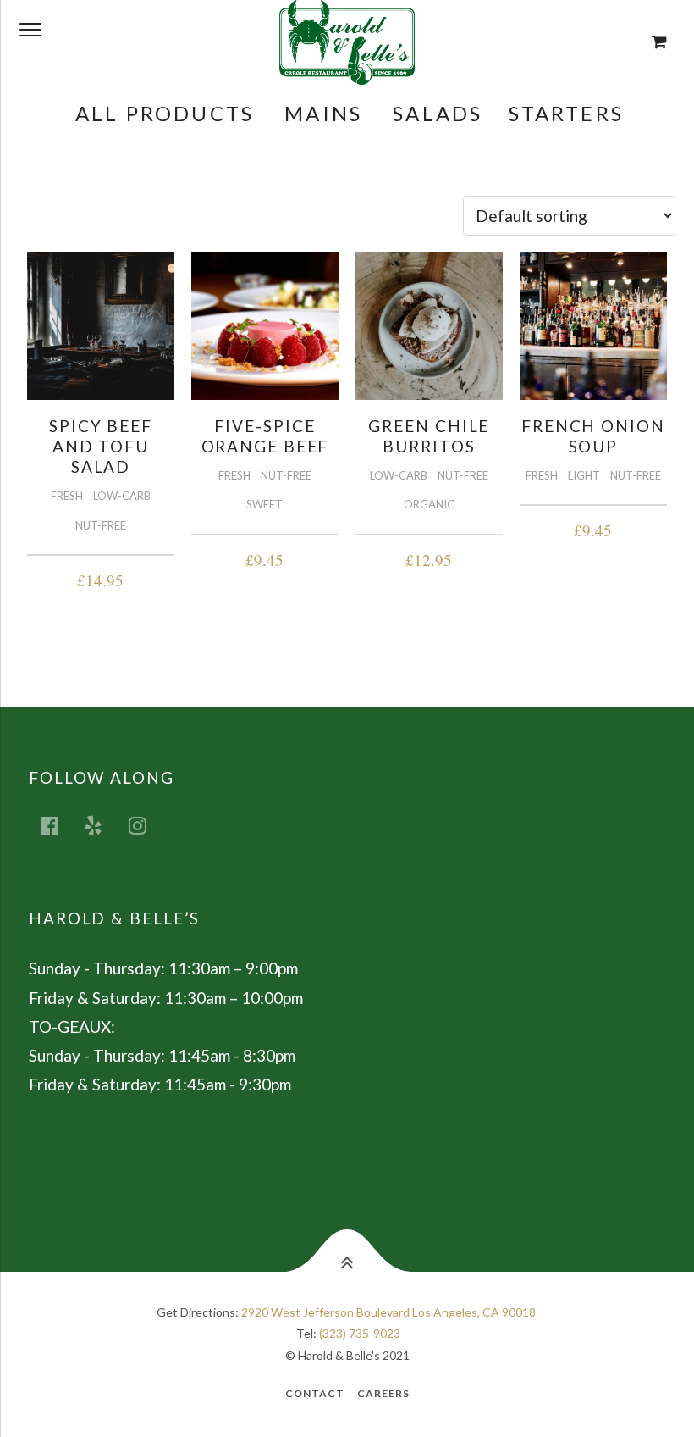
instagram (147, 825)
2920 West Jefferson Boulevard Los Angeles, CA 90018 (388, 1312)
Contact (314, 1393)
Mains (323, 113)
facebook (59, 825)
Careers (383, 1393)
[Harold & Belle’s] (347, 42)
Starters (567, 113)
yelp (103, 825)
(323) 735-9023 (359, 1333)
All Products (164, 113)
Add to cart (100, 577)
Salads (437, 113)
